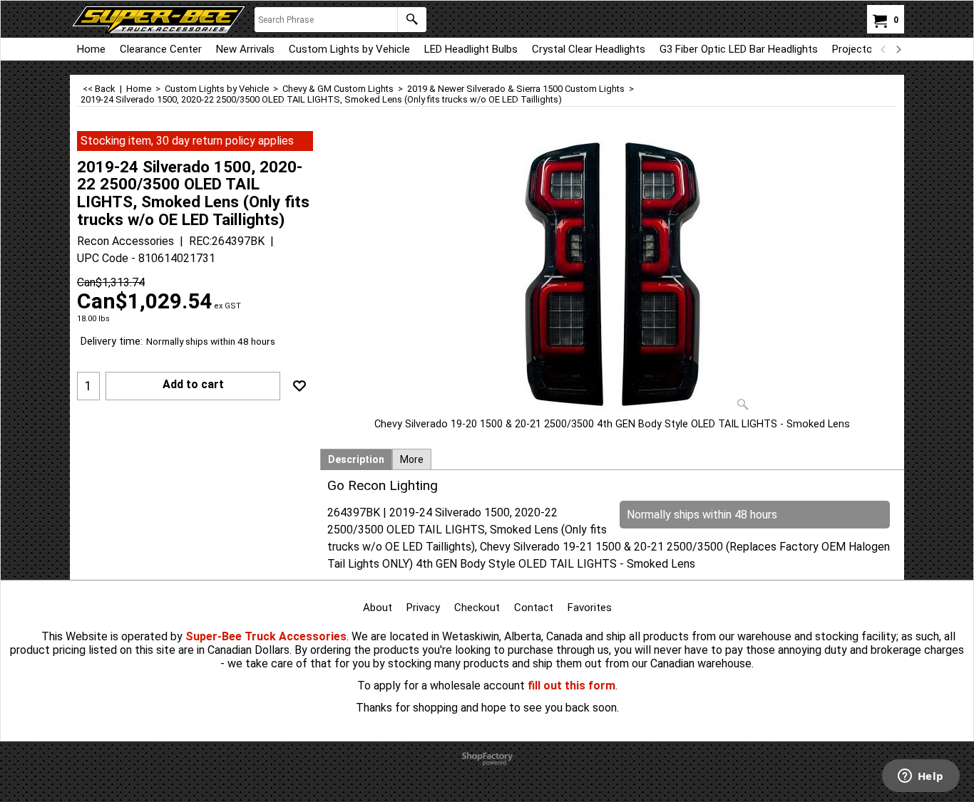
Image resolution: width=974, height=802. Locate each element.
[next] (897, 49)
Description (356, 459)
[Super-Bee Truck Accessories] (158, 19)
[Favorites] (299, 386)
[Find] (411, 19)
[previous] (883, 49)
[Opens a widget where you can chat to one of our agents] (920, 777)
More (412, 459)
